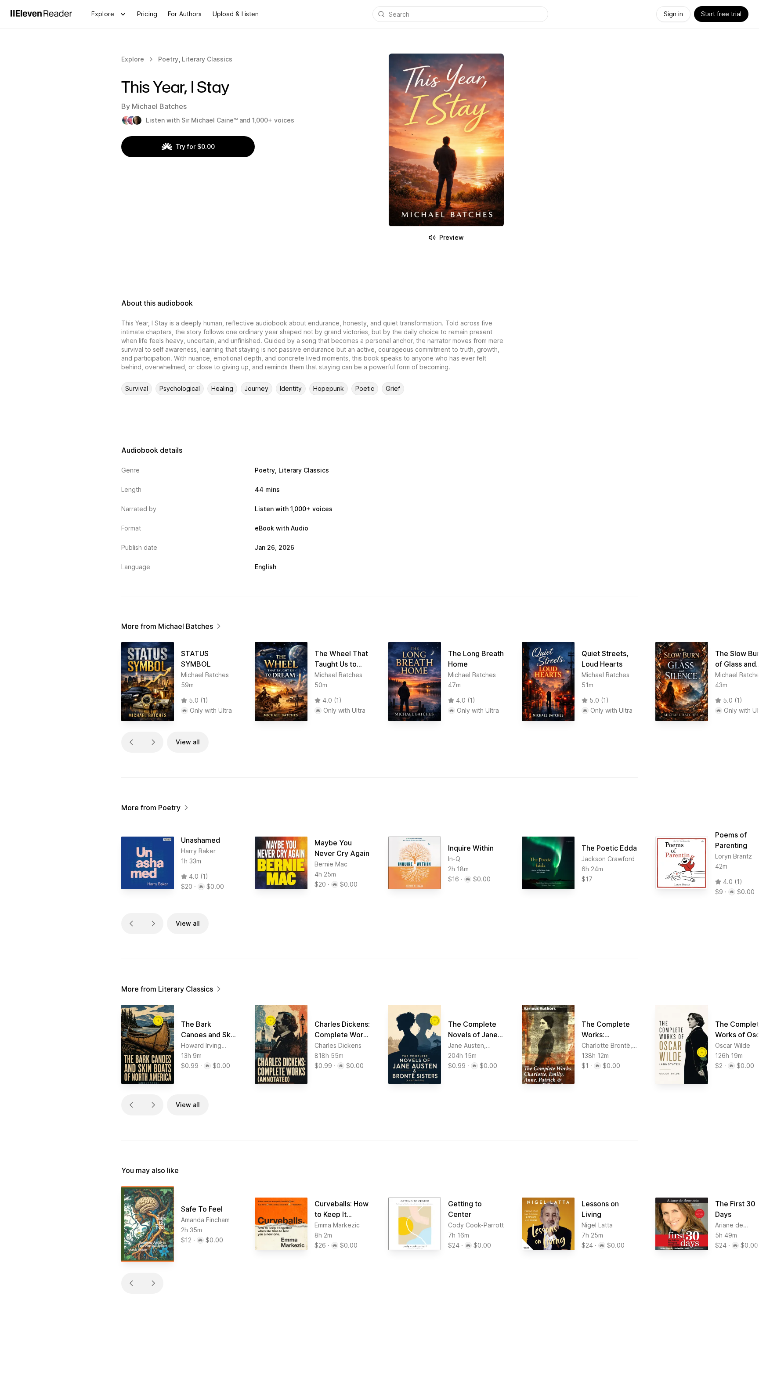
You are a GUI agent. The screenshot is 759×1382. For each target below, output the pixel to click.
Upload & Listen (236, 14)
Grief (393, 388)
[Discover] (123, 14)
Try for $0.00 (195, 146)
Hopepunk (328, 388)
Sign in (673, 14)
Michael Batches (159, 106)
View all (188, 742)
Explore (102, 14)
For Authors (185, 14)
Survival (136, 388)
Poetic (364, 388)
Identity (291, 388)
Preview (451, 237)
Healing (222, 388)
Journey (256, 388)
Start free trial (721, 14)
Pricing (147, 14)
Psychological (179, 388)
